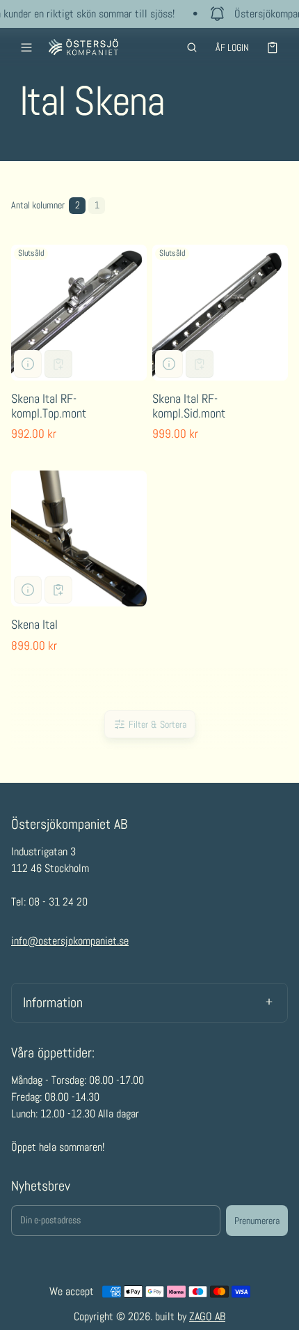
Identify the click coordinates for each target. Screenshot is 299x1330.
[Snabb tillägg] (58, 590)
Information (53, 1002)
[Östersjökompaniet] (83, 47)
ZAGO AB (207, 1316)
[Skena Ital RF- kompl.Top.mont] (79, 313)
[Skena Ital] (79, 538)
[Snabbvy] (28, 364)
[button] (192, 47)
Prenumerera (257, 1220)
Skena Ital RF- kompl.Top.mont (48, 405)
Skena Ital (34, 624)
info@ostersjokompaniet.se (70, 940)
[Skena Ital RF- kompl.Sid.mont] (220, 313)
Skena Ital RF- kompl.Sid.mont (188, 405)
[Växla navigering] (26, 47)
